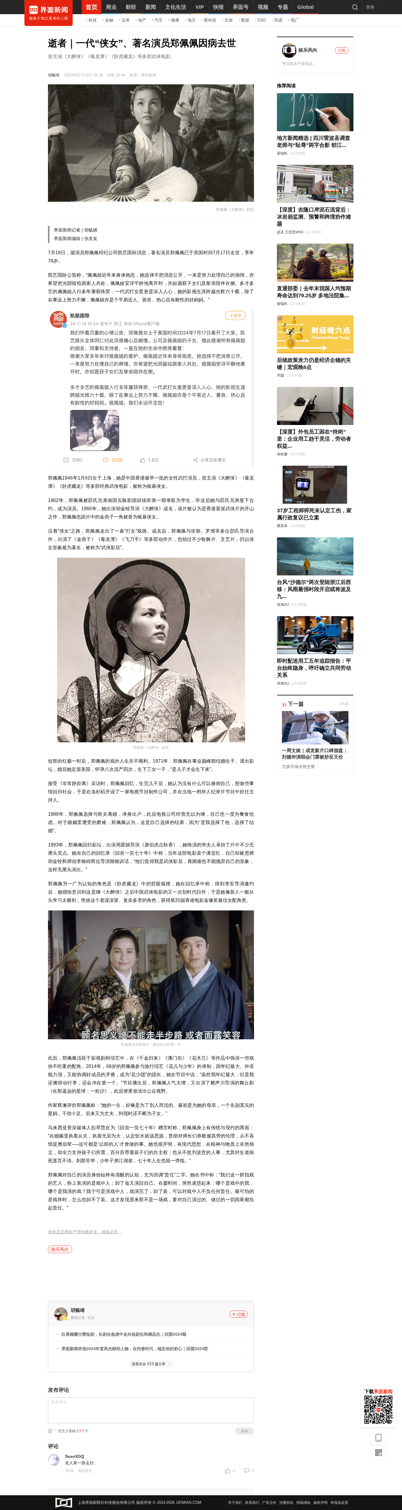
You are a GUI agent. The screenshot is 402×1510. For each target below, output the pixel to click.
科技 (93, 20)
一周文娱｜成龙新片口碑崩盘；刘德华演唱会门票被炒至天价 (315, 753)
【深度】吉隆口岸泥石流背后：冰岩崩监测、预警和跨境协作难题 (314, 217)
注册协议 (286, 1503)
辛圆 (280, 375)
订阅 (241, 1314)
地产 (142, 20)
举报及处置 (339, 1503)
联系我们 (252, 1503)
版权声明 (320, 1503)
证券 (126, 20)
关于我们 (235, 1503)
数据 (245, 20)
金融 (109, 20)
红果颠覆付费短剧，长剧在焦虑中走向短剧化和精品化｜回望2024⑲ (124, 1334)
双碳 (278, 20)
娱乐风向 (60, 1249)
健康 (175, 20)
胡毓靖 (53, 75)
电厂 (295, 20)
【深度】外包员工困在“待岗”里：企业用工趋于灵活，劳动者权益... (314, 439)
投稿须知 (303, 1503)
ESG (262, 20)
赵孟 (280, 232)
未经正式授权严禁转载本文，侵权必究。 (85, 1232)
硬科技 (210, 20)
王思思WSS (294, 232)
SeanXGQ (74, 1456)
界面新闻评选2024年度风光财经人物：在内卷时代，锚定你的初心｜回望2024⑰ (135, 1348)
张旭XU (283, 605)
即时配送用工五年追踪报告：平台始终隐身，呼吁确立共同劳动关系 (314, 668)
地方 (191, 20)
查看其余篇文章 (148, 1364)
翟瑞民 (282, 153)
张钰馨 (282, 454)
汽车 (159, 20)
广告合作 (269, 1503)
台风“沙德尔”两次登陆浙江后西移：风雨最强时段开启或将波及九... (314, 589)
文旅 (229, 20)
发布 (244, 1431)
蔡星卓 (282, 526)
